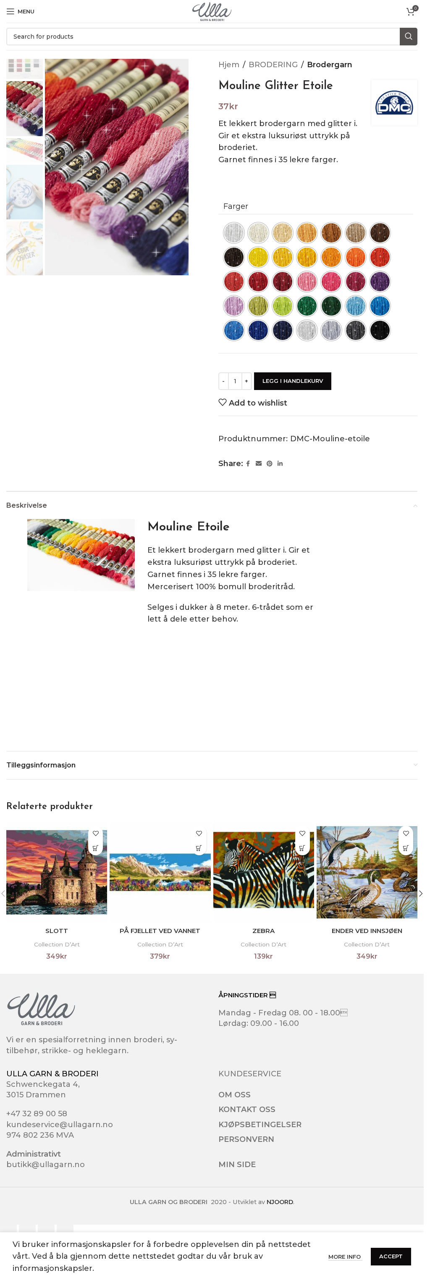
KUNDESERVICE (249, 1073)
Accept (391, 1256)
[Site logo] (211, 11)
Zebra (263, 931)
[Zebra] (263, 872)
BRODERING (273, 64)
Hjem (228, 64)
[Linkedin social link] (280, 463)
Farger (235, 206)
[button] (95, 848)
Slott (56, 931)
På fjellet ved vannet (160, 931)
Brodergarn (329, 64)
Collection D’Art (57, 944)
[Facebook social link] (248, 463)
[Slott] (56, 872)
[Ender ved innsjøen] (367, 872)
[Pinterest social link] (269, 463)
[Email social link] (258, 463)
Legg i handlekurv (292, 380)
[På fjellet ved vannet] (160, 872)
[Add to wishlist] (95, 833)
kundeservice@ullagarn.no (59, 1124)
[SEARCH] (408, 36)
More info (345, 1256)
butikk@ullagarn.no (45, 1164)
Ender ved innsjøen (367, 931)
